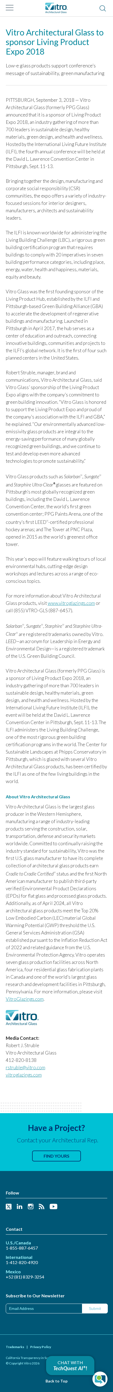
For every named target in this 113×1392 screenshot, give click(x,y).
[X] (9, 1207)
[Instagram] (30, 1207)
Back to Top (56, 1381)
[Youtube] (53, 1207)
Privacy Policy (40, 1347)
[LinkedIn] (19, 1207)
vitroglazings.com (24, 1075)
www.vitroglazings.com (71, 603)
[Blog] (41, 1207)
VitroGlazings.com (25, 999)
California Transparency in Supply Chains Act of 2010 (44, 1358)
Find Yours (56, 1155)
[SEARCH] (102, 8)
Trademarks (15, 1347)
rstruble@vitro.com (25, 1067)
